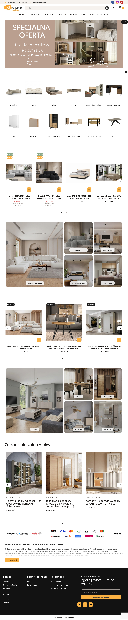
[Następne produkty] (120, 181)
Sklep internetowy (63, 617)
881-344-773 (23, 2)
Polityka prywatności (59, 588)
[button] (107, 8)
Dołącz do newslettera (101, 597)
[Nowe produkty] (83, 15)
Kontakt (6, 582)
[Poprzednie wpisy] (8, 485)
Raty (29, 582)
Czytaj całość (10, 510)
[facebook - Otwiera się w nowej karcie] (79, 604)
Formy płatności (33, 585)
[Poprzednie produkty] (8, 181)
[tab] (66, 212)
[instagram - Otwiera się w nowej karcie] (85, 604)
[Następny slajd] (124, 22)
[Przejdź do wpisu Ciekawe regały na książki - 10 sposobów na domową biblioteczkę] (24, 473)
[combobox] (64, 8)
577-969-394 (11, 2)
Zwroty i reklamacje (11, 588)
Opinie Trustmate (10, 585)
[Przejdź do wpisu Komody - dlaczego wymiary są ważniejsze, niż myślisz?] (104, 473)
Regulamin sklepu (58, 582)
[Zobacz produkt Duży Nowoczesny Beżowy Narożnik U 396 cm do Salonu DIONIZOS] (39, 340)
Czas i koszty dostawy (60, 585)
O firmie (6, 599)
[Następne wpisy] (120, 485)
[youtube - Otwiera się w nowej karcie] (91, 604)
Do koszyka (89, 189)
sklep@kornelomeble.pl (39, 2)
